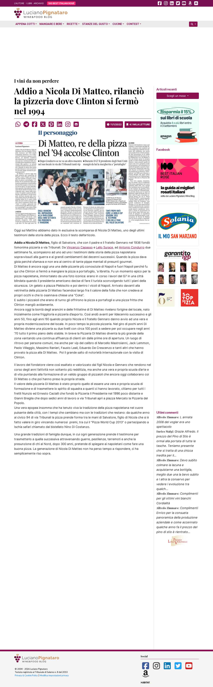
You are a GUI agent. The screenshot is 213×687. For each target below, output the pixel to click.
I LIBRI (29, 3)
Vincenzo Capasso (80, 247)
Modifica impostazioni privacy (54, 675)
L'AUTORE (19, 3)
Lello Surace (104, 247)
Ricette (72, 24)
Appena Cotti (25, 24)
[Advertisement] (106, 52)
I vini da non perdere (36, 81)
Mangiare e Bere (50, 24)
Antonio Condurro (131, 247)
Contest (133, 24)
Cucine (117, 24)
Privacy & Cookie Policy (26, 675)
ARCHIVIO (39, 3)
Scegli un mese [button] (177, 95)
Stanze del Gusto (95, 24)
